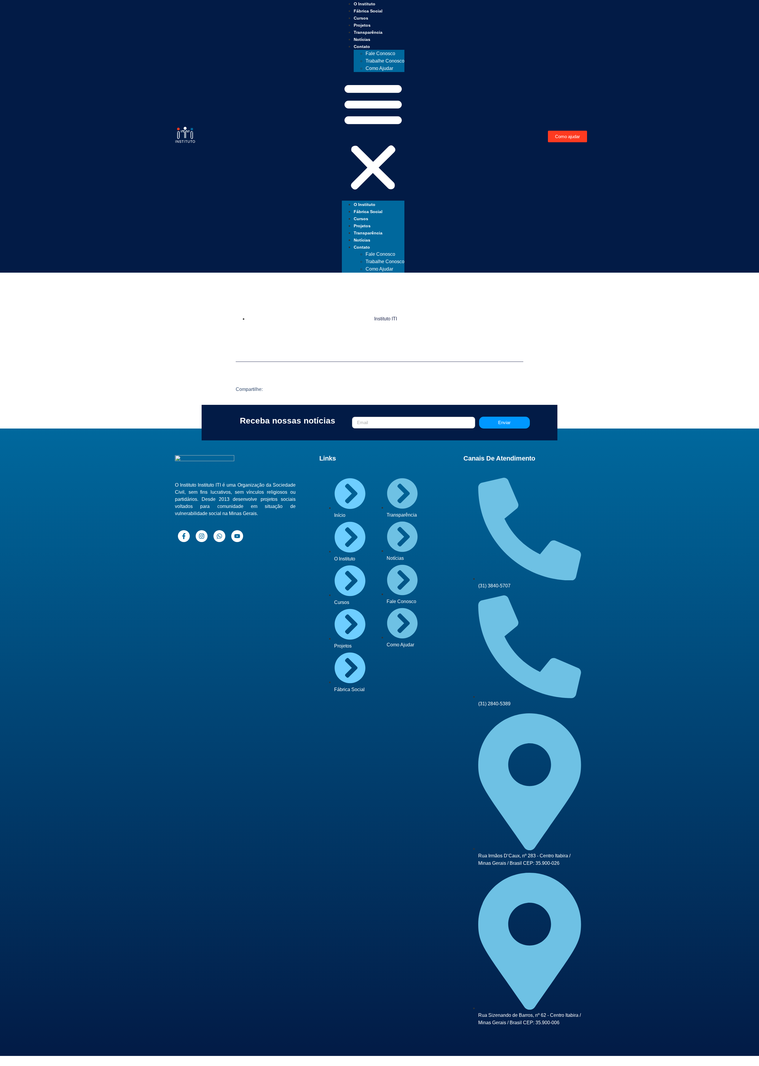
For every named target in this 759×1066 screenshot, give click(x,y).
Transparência (368, 32)
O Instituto (364, 3)
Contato (362, 46)
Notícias (362, 39)
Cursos (361, 18)
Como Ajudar (379, 68)
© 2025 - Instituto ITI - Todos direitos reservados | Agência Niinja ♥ (380, 1061)
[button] (373, 136)
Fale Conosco (380, 53)
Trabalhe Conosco (385, 60)
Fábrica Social (368, 11)
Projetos (362, 25)
